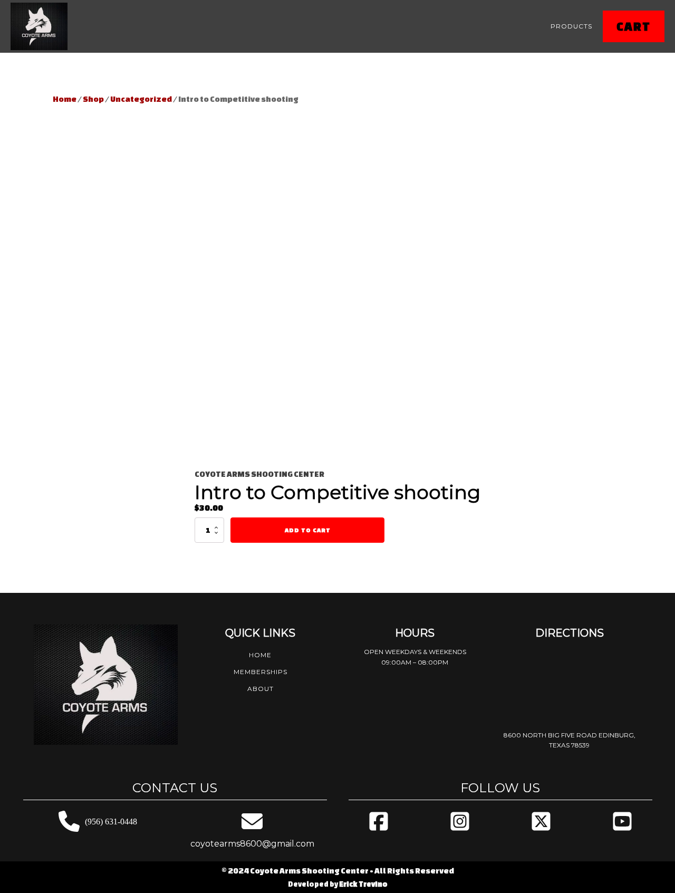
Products (571, 26)
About (260, 689)
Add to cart (308, 529)
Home (64, 98)
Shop (93, 98)
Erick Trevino (363, 884)
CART (633, 26)
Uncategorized (141, 98)
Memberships (260, 672)
